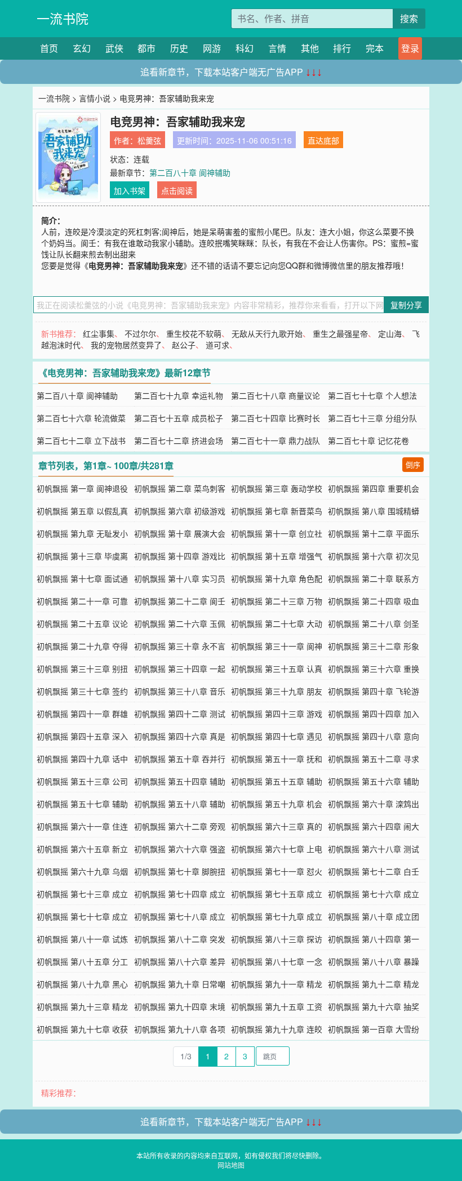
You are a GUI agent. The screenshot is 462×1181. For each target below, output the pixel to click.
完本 (375, 48)
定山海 (390, 333)
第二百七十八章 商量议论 (275, 395)
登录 (410, 48)
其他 (310, 48)
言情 (277, 48)
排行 (342, 48)
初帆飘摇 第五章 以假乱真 (82, 510)
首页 (49, 48)
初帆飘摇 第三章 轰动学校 (276, 488)
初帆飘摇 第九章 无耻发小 (82, 533)
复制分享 (406, 304)
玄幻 (82, 48)
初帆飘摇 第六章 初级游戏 (179, 510)
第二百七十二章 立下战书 (81, 440)
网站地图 (231, 1165)
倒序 (413, 464)
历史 (179, 48)
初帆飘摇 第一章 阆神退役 (82, 488)
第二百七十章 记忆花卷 (368, 440)
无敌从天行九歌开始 (267, 333)
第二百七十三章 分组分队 (372, 418)
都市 (146, 48)
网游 (212, 48)
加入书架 (129, 190)
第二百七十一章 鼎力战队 (275, 440)
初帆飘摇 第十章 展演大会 (179, 533)
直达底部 (323, 140)
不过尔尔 (140, 333)
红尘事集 (98, 333)
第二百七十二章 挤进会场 (178, 440)
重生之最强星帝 (340, 333)
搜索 (409, 18)
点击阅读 (177, 190)
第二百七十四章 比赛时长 (275, 418)
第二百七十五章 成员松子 (178, 418)
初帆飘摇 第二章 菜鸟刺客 (179, 488)
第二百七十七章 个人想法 (372, 395)
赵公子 (184, 344)
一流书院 (62, 18)
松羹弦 (149, 140)
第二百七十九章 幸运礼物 (178, 395)
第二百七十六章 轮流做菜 (81, 418)
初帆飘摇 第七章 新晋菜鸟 (276, 510)
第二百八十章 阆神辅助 (189, 172)
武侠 (114, 48)
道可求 (217, 344)
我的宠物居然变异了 (126, 344)
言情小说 (94, 98)
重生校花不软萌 (193, 333)
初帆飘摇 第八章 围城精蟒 (373, 510)
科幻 (245, 48)
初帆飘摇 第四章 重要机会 (373, 488)
